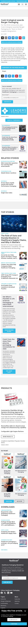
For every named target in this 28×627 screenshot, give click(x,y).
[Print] (2, 37)
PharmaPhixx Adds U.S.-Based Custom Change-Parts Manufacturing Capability (13, 426)
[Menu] (26, 4)
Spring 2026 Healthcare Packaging (7, 472)
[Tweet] (16, 37)
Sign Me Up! (7, 102)
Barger (4, 71)
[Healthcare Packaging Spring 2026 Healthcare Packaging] (7, 461)
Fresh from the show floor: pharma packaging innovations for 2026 (9, 139)
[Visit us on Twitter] (5, 592)
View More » (4, 549)
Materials (4, 181)
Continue (14, 624)
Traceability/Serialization (8, 283)
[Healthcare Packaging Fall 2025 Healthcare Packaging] (21, 461)
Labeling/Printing (6, 510)
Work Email (5, 94)
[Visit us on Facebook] (2, 592)
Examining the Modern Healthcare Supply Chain (8, 532)
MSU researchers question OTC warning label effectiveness (9, 164)
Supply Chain (4, 233)
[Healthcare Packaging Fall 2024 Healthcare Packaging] (21, 484)
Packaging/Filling (6, 171)
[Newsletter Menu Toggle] (19, 4)
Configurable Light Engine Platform (12, 431)
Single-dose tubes (6, 193)
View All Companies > (14, 120)
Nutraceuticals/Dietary (8, 161)
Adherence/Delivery (6, 540)
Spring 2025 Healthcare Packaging (7, 495)
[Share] (9, 37)
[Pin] (20, 37)
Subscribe (9, 501)
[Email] (6, 37)
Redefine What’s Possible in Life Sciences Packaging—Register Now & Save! (10, 149)
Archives (19, 501)
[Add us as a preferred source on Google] (23, 37)
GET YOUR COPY (9, 371)
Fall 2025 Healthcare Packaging (21, 471)
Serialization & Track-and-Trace (9, 253)
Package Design (5, 520)
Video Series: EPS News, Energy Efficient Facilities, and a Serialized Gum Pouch (9, 256)
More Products (8, 436)
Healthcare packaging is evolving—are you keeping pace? (9, 543)
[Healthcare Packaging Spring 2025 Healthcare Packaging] (7, 484)
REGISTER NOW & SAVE (9, 330)
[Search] (22, 4)
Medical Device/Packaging (8, 262)
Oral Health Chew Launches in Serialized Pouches (8, 287)
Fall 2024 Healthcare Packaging (21, 494)
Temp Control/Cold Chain (8, 273)
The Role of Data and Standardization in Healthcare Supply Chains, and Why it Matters (14, 239)
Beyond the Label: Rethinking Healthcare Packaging (8, 513)
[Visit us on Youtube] (11, 592)
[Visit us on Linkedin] (8, 592)
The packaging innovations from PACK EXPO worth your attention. (9, 128)
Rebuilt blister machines (8, 173)
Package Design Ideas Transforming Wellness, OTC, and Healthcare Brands (8, 523)
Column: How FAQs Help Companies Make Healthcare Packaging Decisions (8, 266)
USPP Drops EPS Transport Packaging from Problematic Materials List (9, 276)
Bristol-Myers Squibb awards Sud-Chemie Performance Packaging (8, 184)
